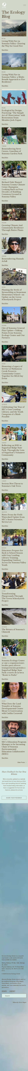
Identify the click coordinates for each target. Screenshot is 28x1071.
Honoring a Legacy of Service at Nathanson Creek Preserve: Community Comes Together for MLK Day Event (12, 372)
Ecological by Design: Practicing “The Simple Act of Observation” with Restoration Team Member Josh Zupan (13, 115)
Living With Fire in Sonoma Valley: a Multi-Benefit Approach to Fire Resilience (13, 78)
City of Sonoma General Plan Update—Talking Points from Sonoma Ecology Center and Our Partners (13, 333)
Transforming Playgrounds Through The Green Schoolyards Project (13, 597)
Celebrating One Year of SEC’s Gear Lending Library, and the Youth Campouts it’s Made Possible (13, 412)
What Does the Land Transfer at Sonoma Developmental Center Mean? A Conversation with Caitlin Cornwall (12, 709)
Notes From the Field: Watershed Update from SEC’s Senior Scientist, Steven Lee (13, 518)
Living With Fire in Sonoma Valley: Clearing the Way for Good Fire (13, 43)
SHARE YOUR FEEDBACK (14, 798)
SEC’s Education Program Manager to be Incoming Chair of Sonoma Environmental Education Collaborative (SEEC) (14, 748)
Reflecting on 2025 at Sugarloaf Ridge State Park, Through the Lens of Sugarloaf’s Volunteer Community (13, 450)
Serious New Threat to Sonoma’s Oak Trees (12, 484)
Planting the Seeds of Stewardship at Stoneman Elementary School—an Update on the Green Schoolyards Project (14, 295)
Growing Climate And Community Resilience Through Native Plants (13, 227)
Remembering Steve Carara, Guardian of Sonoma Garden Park (12, 151)
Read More (5, 50)
